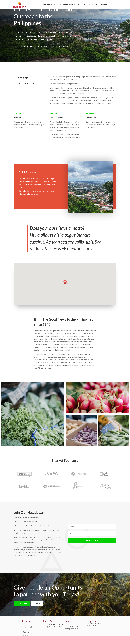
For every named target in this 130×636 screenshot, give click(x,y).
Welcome (46, 4)
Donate (37, 603)
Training (92, 4)
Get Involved (21, 603)
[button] (65, 282)
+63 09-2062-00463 (71, 624)
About (56, 4)
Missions (81, 4)
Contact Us (104, 4)
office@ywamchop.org (72, 629)
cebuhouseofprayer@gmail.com (75, 626)
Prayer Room (68, 4)
